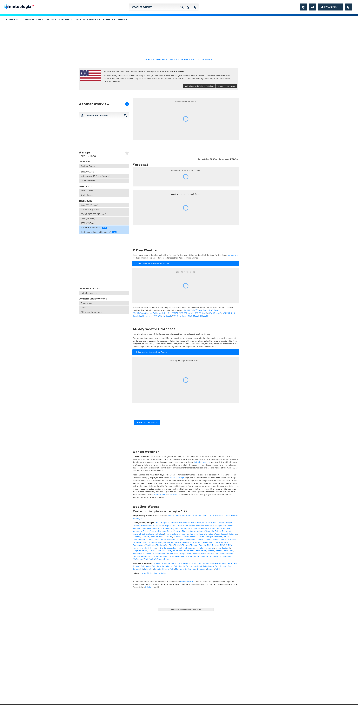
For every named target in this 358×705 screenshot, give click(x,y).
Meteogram (233, 255)
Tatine (226, 537)
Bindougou (137, 518)
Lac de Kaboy (160, 573)
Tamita (186, 537)
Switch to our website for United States (199, 86)
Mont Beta (169, 569)
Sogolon (174, 528)
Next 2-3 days (87, 191)
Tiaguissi (153, 542)
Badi (158, 522)
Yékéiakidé (137, 559)
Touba (218, 548)
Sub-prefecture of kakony (154, 531)
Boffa (193, 522)
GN (33, 6)
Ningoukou (201, 569)
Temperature (86, 303)
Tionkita (202, 545)
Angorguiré (180, 515)
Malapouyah (220, 525)
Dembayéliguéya (210, 563)
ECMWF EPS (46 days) (93, 227)
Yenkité (188, 556)
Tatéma (149, 539)
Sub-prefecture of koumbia (201, 531)
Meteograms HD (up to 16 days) (96, 176)
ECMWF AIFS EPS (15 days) (93, 214)
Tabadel (224, 534)
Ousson (230, 525)
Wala (176, 553)
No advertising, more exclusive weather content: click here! (179, 59)
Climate (108, 19)
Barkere (174, 522)
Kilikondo (219, 515)
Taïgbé (163, 539)
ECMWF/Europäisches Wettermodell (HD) (152, 313)
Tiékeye (215, 545)
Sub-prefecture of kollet (177, 531)
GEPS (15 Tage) (88, 223)
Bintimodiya (184, 522)
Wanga (182, 553)
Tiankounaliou (207, 542)
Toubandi (226, 548)
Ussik (225, 551)
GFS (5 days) (201, 313)
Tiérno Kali (144, 548)
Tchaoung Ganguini (175, 539)
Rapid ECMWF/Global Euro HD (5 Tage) (202, 310)
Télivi (217, 569)
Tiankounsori (138, 545)
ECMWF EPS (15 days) (91, 210)
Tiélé (230, 545)
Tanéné (193, 537)
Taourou (201, 537)
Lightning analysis (89, 293)
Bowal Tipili (197, 563)
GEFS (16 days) (88, 219)
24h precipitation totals (91, 312)
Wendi (189, 553)
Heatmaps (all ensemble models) (98, 232)
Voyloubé (149, 553)
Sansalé (155, 528)
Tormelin (199, 548)
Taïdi (156, 539)
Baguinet (165, 522)
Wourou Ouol (213, 553)
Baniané (190, 515)
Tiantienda (150, 545)
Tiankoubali (195, 542)
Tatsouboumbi (139, 539)
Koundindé (159, 569)
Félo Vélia (148, 569)
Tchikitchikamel (212, 539)
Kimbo (179, 525)
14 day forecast (88, 180)
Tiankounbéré (221, 542)
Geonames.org (186, 581)
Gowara (234, 515)
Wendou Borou (199, 553)
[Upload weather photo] (312, 6)
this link (148, 587)
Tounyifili (171, 551)
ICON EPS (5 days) (89, 205)
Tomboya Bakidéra (186, 548)
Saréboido (164, 528)
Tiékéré (223, 545)
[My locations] (194, 7)
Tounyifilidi (181, 551)
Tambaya (177, 537)
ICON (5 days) (146, 316)
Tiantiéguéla (162, 545)
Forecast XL (86, 186)
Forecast (12, 19)
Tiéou (135, 548)
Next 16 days (87, 195)
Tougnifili (137, 551)
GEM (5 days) (214, 313)
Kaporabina (170, 525)
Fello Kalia (156, 566)
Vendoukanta (138, 553)
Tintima (185, 545)
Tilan (211, 515)
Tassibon (218, 537)
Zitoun (167, 559)
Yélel (145, 559)
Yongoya (204, 556)
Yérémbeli (158, 559)
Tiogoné (193, 545)
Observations (33, 19)
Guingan (228, 522)
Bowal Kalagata (169, 563)
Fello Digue (146, 566)
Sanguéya (146, 528)
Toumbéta (161, 551)
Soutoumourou (185, 528)
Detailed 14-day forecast (147, 422)
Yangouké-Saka (148, 556)
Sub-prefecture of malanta (176, 534)
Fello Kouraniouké (194, 566)
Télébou (210, 551)
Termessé (137, 542)
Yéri (151, 559)
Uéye (231, 551)
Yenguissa (179, 556)
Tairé (152, 537)
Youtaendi (226, 556)
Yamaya (136, 556)
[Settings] (303, 6)
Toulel (144, 551)
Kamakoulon (146, 525)
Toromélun (209, 548)
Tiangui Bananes (165, 542)
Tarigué (209, 537)
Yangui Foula (161, 556)
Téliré (203, 551)
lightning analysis (202, 462)
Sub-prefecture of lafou (152, 534)
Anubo (227, 515)
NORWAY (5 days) (162, 316)
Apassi (157, 563)
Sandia (171, 515)
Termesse (231, 539)
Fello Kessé (167, 566)
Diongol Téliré (225, 563)
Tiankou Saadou (181, 542)
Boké (199, 522)
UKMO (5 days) (179, 316)
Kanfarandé (158, 525)
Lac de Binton (147, 573)
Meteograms (86, 172)
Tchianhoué (190, 539)
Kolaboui (200, 525)
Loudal (205, 515)
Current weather (89, 289)
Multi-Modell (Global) (198, 316)
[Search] (182, 7)
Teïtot (145, 542)
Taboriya (136, 537)
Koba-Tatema (189, 525)
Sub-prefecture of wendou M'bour (204, 534)
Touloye (152, 551)
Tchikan (200, 539)
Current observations (93, 299)
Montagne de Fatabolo (185, 569)
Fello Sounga (220, 566)
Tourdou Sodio (193, 551)
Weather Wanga (88, 166)
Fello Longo (208, 566)
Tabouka (145, 537)
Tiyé (209, 545)
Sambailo (137, 528)
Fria (214, 522)
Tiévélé (153, 548)
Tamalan (168, 537)
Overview (84, 162)
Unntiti (218, 551)
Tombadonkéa (170, 548)
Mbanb (198, 515)
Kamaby (136, 525)
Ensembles (85, 201)
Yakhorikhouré (226, 553)
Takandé (159, 537)
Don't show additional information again (186, 609)
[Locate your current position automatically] (188, 7)
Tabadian (233, 534)
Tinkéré (177, 545)
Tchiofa (223, 539)
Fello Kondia (179, 566)
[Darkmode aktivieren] (348, 6)
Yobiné (196, 556)
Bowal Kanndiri (183, 563)
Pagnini (210, 569)
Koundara (209, 525)
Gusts (83, 307)
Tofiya (160, 548)
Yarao (171, 556)
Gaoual (221, 522)
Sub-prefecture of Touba (204, 528)
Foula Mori (207, 522)
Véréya (170, 553)
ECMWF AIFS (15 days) (183, 313)
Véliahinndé (160, 553)
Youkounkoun (215, 556)
